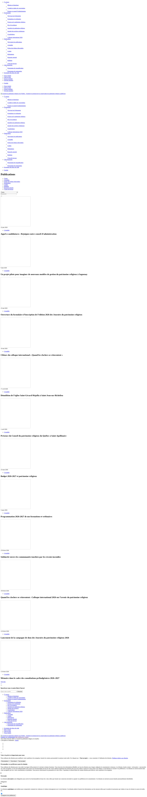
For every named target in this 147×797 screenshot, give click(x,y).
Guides (6, 184)
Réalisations (7, 183)
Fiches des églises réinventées (12, 181)
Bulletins (6, 186)
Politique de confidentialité (8, 737)
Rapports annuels (8, 187)
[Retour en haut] (1, 685)
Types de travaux (8, 189)
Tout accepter (21, 761)
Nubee (17, 740)
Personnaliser (5, 761)
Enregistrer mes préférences (8, 795)
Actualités (6, 180)
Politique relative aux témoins (120, 758)
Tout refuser (14, 761)
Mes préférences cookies (21, 737)
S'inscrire (19, 691)
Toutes (6, 178)
